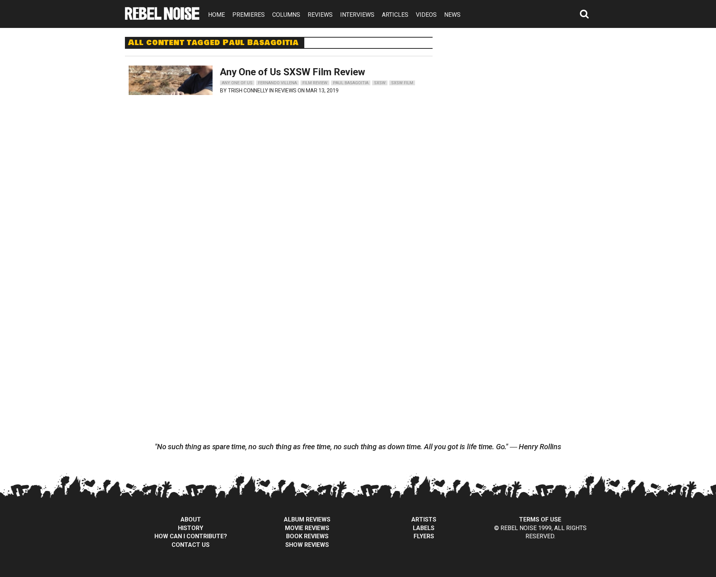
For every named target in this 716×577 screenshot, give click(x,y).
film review (314, 82)
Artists (423, 519)
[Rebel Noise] (162, 17)
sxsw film (402, 82)
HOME (216, 14)
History (190, 528)
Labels (423, 528)
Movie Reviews (307, 528)
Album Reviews (307, 519)
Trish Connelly (248, 90)
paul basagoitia (350, 82)
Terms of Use (540, 519)
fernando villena (277, 82)
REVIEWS (320, 14)
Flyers (424, 536)
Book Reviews (307, 536)
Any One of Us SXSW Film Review (292, 71)
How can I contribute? (190, 536)
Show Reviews (307, 544)
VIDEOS (426, 14)
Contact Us (191, 544)
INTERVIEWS (357, 14)
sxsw (380, 82)
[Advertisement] (521, 83)
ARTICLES (395, 14)
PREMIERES (248, 14)
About (190, 519)
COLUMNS (286, 14)
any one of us (237, 82)
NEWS (452, 14)
